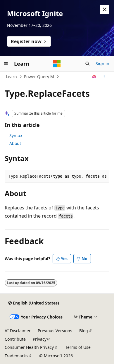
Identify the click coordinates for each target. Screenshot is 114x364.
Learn (11, 76)
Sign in (102, 63)
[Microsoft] (57, 63)
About (15, 143)
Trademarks (16, 355)
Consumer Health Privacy (29, 347)
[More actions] (104, 76)
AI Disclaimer (18, 330)
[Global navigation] (6, 63)
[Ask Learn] (94, 76)
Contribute (15, 339)
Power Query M (39, 76)
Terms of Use (78, 347)
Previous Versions (55, 330)
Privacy (39, 339)
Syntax (15, 135)
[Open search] (87, 63)
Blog (83, 330)
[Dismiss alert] (104, 9)
